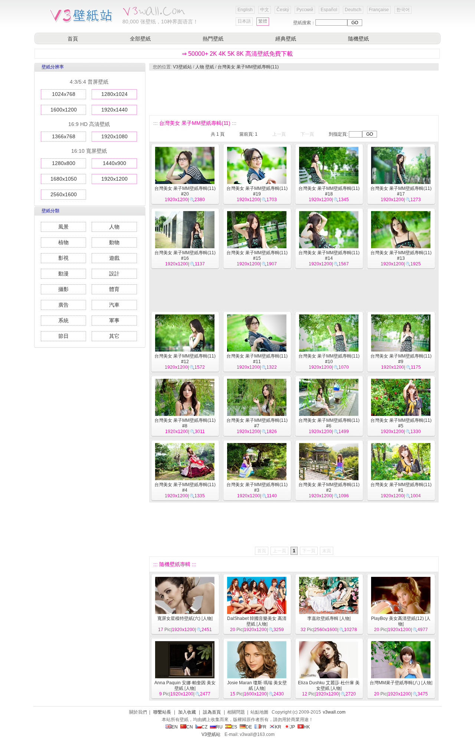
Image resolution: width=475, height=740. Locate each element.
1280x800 (63, 163)
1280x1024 (114, 94)
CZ (204, 727)
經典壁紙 (285, 39)
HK (307, 727)
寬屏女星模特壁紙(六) (178, 618)
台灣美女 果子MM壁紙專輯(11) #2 (329, 487)
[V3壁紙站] (82, 22)
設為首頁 (212, 712)
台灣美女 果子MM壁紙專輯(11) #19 (257, 191)
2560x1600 (63, 194)
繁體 (262, 21)
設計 (114, 274)
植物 (63, 242)
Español (329, 9)
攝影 (63, 289)
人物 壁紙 (204, 67)
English (245, 9)
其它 (114, 336)
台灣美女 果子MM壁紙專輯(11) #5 (401, 423)
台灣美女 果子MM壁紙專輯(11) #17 (401, 191)
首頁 (73, 39)
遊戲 (114, 258)
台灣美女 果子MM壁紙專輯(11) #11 (257, 358)
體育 (114, 289)
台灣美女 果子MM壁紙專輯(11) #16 (185, 255)
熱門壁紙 (213, 39)
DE (249, 727)
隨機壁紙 (358, 39)
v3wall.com (334, 712)
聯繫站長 (162, 712)
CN (189, 727)
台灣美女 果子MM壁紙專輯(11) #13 (401, 255)
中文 (264, 9)
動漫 (63, 274)
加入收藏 (187, 712)
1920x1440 (114, 110)
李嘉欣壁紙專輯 (322, 618)
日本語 (244, 21)
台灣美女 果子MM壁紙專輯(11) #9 (401, 358)
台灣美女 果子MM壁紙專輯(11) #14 (329, 255)
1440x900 (114, 163)
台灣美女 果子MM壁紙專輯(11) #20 (185, 191)
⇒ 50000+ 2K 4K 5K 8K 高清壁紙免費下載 (237, 54)
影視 (63, 258)
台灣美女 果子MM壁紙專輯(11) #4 (185, 487)
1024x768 (63, 94)
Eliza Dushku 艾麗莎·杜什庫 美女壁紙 (329, 685)
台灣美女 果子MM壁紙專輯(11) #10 (329, 358)
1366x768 (63, 136)
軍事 (114, 320)
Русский (305, 9)
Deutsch (353, 9)
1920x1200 (114, 179)
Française (379, 9)
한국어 (403, 9)
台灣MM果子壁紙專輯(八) (395, 682)
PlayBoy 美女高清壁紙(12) (397, 618)
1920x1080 (114, 136)
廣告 (63, 305)
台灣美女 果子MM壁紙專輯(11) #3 (257, 487)
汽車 (114, 305)
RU (219, 727)
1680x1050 (63, 179)
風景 (63, 227)
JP (292, 727)
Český (282, 9)
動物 (114, 242)
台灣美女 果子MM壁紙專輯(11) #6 (329, 423)
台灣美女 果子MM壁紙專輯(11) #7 (257, 423)
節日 (63, 336)
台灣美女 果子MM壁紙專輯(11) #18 (329, 191)
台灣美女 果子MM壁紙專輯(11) (248, 67)
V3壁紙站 (182, 67)
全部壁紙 (140, 39)
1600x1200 (63, 110)
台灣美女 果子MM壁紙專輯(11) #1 (401, 487)
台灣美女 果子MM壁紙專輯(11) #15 (257, 255)
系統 (63, 320)
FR (263, 727)
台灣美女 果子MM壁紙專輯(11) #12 (185, 358)
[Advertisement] (293, 93)
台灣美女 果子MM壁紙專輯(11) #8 (185, 423)
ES (234, 727)
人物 (114, 227)
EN (174, 727)
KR (278, 727)
